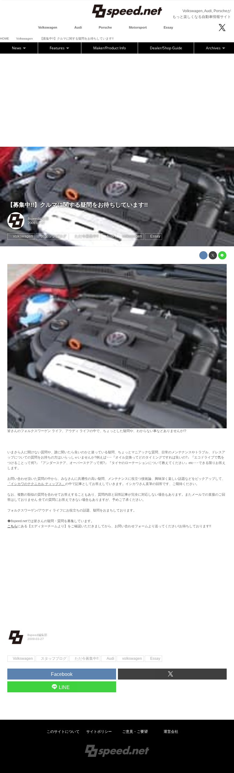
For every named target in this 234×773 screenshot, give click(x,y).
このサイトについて (63, 731)
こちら (12, 526)
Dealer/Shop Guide (166, 48)
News (17, 48)
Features (58, 48)
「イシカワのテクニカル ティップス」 (36, 484)
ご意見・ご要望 (135, 731)
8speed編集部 (38, 218)
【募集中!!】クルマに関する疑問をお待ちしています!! (77, 205)
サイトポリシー (99, 731)
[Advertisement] (117, 99)
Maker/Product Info (109, 48)
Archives (214, 48)
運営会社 (171, 731)
